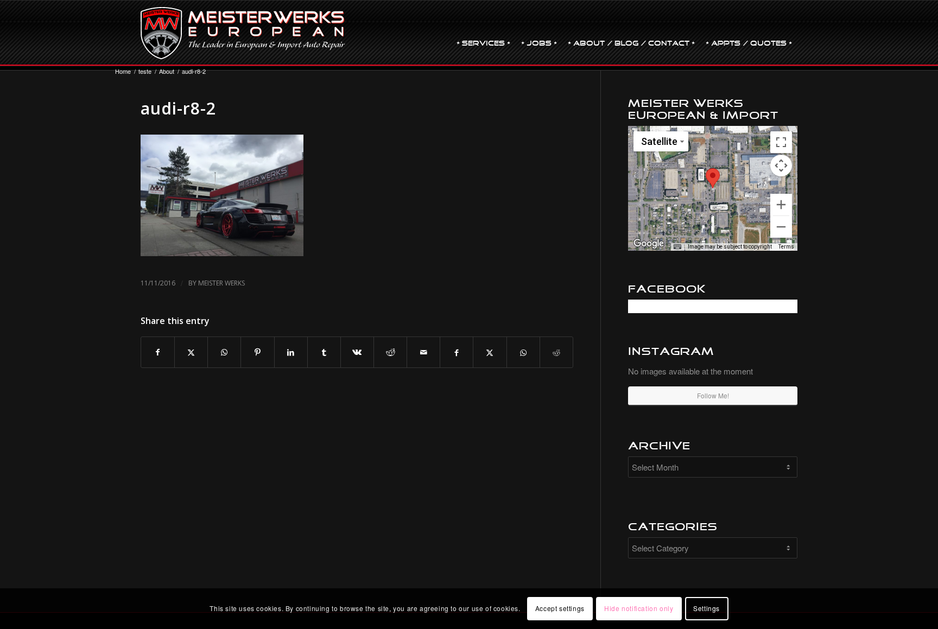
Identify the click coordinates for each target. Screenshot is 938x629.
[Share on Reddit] (390, 352)
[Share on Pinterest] (257, 352)
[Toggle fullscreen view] (781, 142)
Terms (786, 247)
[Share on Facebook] (157, 352)
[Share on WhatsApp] (224, 352)
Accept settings (560, 608)
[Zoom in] (781, 204)
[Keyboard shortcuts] (677, 247)
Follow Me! (713, 395)
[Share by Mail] (423, 352)
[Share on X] (191, 352)
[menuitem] (483, 33)
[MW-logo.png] (243, 33)
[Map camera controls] (781, 165)
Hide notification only (638, 608)
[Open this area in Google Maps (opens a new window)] (649, 244)
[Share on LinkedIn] (291, 352)
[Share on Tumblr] (324, 352)
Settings (706, 608)
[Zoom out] (781, 227)
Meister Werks (221, 283)
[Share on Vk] (357, 352)
